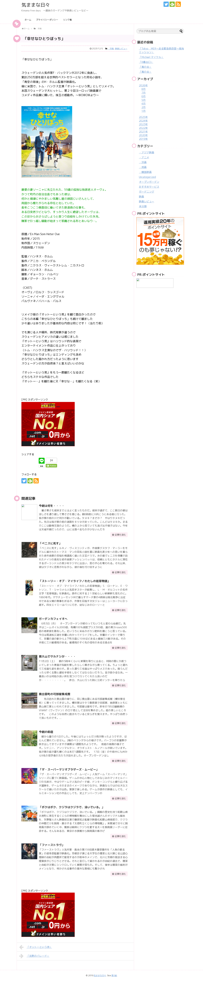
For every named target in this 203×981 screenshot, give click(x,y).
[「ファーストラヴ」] (29, 851)
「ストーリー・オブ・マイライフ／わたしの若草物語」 (74, 581)
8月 (143, 89)
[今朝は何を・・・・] (29, 512)
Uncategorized (147, 177)
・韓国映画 (145, 172)
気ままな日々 (35, 5)
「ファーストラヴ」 (52, 845)
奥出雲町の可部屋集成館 (54, 694)
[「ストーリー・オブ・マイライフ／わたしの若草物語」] (29, 587)
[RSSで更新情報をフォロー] (178, 4)
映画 (141, 196)
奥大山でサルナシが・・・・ (57, 656)
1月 (143, 111)
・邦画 (143, 167)
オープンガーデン (149, 182)
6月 (143, 96)
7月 (143, 92)
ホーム (28, 19)
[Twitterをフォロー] (166, 4)
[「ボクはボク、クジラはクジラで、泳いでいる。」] (29, 813)
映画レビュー (121, 48)
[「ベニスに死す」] (29, 550)
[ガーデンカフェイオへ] (29, 625)
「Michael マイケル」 (151, 57)
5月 (143, 100)
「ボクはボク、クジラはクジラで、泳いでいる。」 (72, 807)
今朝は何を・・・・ (52, 506)
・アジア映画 (146, 152)
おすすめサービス (149, 186)
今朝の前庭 (46, 732)
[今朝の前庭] (29, 738)
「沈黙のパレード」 (38, 956)
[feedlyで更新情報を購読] (172, 4)
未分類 (143, 206)
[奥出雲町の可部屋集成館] (29, 700)
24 (51, 460)
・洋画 (111, 48)
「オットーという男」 (39, 947)
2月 (143, 107)
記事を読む (120, 534)
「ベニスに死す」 (50, 543)
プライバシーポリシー (47, 19)
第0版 (114, 975)
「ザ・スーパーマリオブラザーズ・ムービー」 (69, 769)
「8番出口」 (146, 62)
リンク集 (67, 19)
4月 (143, 103)
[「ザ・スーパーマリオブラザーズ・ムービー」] (29, 776)
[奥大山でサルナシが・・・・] (29, 663)
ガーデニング (146, 191)
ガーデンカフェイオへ (53, 619)
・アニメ (144, 157)
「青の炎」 (145, 67)
